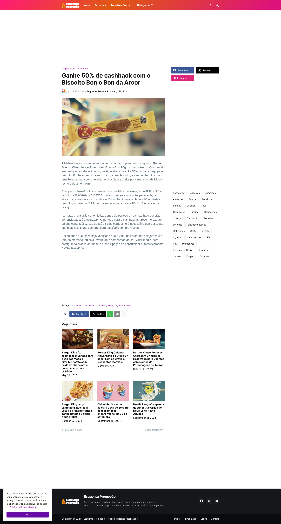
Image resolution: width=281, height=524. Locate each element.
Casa (203, 205)
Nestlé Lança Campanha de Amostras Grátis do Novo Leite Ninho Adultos (148, 409)
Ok (27, 514)
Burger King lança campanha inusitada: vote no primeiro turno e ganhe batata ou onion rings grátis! (77, 410)
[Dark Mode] (211, 5)
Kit (208, 237)
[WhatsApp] (110, 314)
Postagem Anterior (73, 429)
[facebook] (201, 501)
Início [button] (87, 5)
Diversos (112, 305)
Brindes (177, 205)
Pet (175, 243)
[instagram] (216, 501)
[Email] (117, 314)
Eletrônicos (179, 231)
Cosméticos (210, 212)
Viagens (190, 256)
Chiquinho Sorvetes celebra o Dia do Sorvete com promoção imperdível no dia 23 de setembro (113, 410)
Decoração (192, 218)
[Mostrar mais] (124, 314)
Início (177, 518)
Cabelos (191, 205)
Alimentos (83, 68)
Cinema (195, 212)
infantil (205, 231)
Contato (215, 518)
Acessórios (178, 193)
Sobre (204, 518)
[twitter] (209, 501)
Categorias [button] (143, 5)
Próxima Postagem (153, 429)
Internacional (194, 237)
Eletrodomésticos (197, 224)
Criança (177, 218)
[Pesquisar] (216, 5)
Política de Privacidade (22, 507)
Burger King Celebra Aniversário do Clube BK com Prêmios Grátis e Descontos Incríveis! (112, 357)
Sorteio (177, 256)
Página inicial (68, 68)
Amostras (178, 199)
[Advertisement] (140, 39)
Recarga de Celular (183, 250)
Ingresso (177, 237)
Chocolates (90, 305)
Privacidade (190, 518)
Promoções (125, 305)
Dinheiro (102, 305)
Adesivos (195, 193)
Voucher (204, 256)
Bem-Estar (207, 199)
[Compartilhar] (162, 91)
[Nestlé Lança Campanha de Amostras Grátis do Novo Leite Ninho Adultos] (149, 391)
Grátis (193, 231)
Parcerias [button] (100, 5)
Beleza (192, 199)
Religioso (203, 250)
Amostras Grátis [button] (120, 5)
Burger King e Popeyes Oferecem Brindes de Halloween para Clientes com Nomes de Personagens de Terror (148, 359)
